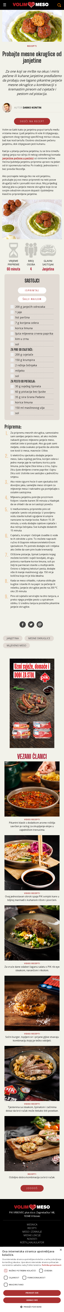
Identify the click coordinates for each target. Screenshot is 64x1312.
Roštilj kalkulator (32, 1242)
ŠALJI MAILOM (32, 299)
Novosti (32, 1238)
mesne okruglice (39, 638)
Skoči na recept (32, 121)
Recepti (32, 1228)
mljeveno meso (16, 645)
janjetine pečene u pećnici (18, 158)
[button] (32, 1307)
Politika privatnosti (51, 1265)
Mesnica (32, 1224)
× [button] (61, 1250)
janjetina (13, 638)
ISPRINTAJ (32, 290)
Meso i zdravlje (32, 1231)
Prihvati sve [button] (32, 1293)
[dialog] (32, 1279)
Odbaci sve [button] (32, 1300)
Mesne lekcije (32, 1235)
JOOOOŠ (32, 1188)
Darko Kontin (32, 107)
